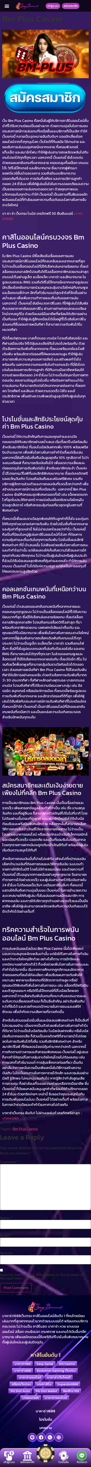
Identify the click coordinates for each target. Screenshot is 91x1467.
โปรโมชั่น (45, 1419)
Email (6, 1235)
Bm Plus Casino (25, 1128)
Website (6, 1253)
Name (6, 1218)
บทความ (45, 1427)
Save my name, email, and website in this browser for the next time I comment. (42, 1276)
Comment (9, 1162)
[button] (6, 5)
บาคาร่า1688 (45, 1411)
